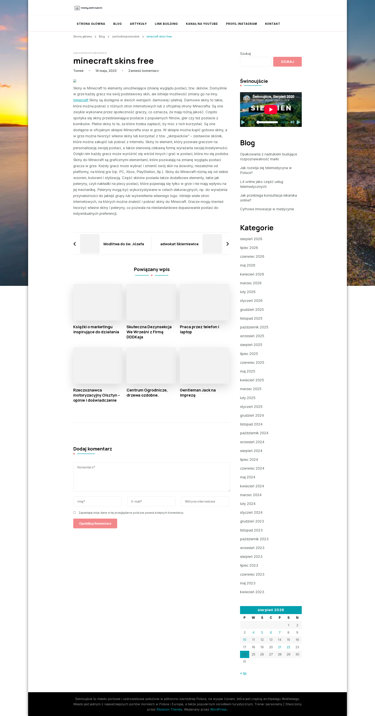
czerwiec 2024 (252, 468)
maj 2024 (247, 477)
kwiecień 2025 (252, 380)
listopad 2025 (251, 318)
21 (279, 647)
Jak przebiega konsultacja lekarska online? (268, 197)
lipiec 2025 (249, 354)
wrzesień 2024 (252, 442)
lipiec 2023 (249, 565)
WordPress (218, 709)
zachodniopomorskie (90, 53)
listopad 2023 (251, 530)
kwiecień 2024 (252, 486)
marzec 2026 (251, 283)
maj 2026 (247, 265)
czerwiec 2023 (252, 574)
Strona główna (91, 23)
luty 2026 (247, 292)
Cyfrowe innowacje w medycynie (267, 209)
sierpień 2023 (251, 557)
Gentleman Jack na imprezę (198, 393)
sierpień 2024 (251, 451)
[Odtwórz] (243, 122)
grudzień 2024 (252, 415)
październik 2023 (254, 539)
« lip (243, 673)
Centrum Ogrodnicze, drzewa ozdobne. (147, 393)
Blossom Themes (169, 709)
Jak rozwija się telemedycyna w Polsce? (266, 170)
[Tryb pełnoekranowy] (299, 122)
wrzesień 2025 (252, 336)
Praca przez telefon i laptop (199, 329)
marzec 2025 (251, 389)
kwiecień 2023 (252, 592)
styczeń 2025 (251, 407)
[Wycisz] (292, 122)
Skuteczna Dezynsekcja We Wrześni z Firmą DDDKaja (149, 332)
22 (288, 647)
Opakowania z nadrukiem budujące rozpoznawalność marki (268, 156)
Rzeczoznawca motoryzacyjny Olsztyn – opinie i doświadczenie (96, 395)
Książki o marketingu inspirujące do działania (96, 329)
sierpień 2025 (251, 345)
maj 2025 (247, 371)
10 (244, 640)
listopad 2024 (251, 424)
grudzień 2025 (252, 310)
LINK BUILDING (166, 23)
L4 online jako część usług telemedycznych (261, 184)
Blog (117, 23)
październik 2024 (254, 433)
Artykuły (138, 23)
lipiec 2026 (249, 248)
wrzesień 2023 (252, 548)
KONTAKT (272, 23)
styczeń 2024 (251, 512)
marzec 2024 (251, 495)
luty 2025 (247, 398)
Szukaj (245, 54)
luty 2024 (247, 504)
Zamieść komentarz (143, 71)
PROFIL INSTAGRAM (241, 23)
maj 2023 (247, 583)
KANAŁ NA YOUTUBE (202, 23)
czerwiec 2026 (252, 256)
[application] (271, 109)
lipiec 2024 (249, 459)
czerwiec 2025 (252, 362)
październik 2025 (254, 327)
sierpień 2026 (251, 239)
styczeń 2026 (251, 301)
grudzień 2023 (252, 521)
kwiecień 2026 (252, 274)
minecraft (80, 100)
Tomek (78, 71)
